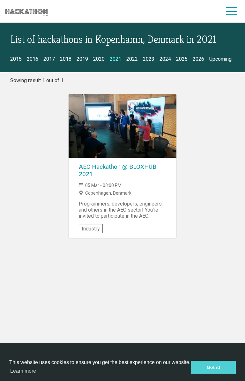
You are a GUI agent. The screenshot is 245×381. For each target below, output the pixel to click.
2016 (32, 59)
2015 (16, 59)
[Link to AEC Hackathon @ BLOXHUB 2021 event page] (122, 126)
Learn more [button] (23, 371)
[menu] (231, 11)
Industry (91, 229)
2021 (115, 59)
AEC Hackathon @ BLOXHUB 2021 (117, 170)
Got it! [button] (213, 367)
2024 (165, 59)
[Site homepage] (26, 11)
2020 (99, 59)
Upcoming (220, 59)
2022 (132, 59)
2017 (49, 59)
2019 (82, 59)
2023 (148, 59)
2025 (182, 59)
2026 (198, 59)
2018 (65, 59)
